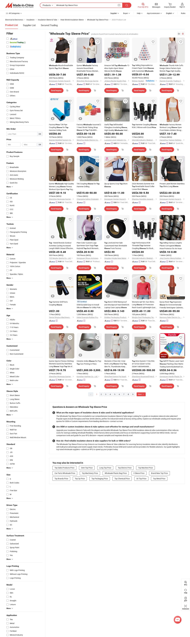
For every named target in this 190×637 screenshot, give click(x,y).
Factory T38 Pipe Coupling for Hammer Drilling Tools (58, 127)
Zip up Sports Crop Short (115, 185)
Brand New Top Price (159, 473)
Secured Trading (49, 25)
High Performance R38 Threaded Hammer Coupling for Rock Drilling (142, 246)
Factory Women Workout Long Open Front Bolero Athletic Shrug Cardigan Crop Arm (172, 127)
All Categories (14, 13)
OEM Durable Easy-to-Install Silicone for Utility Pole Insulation (88, 306)
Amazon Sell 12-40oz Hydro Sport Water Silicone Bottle (117, 68)
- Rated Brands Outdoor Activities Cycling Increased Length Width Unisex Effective (61, 246)
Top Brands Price (61, 478)
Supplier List (29, 25)
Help (138, 13)
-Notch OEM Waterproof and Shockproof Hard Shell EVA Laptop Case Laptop (116, 305)
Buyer (125, 13)
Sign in (182, 7)
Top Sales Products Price (64, 467)
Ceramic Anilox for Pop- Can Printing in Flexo (89, 362)
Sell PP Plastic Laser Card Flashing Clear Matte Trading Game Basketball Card (172, 364)
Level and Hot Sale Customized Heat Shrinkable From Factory (115, 246)
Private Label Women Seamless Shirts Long (172, 185)
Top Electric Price (124, 467)
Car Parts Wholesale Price (65, 473)
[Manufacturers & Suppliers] (19, 5)
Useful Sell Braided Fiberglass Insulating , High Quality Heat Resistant (115, 127)
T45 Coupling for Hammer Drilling (88, 185)
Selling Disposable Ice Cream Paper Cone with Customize (143, 68)
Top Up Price (80, 478)
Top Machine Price (145, 467)
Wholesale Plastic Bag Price (116, 473)
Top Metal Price (159, 478)
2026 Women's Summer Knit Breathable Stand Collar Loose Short (143, 186)
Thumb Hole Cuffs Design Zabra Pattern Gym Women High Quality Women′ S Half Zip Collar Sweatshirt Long (171, 68)
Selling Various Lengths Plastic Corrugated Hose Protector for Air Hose (171, 246)
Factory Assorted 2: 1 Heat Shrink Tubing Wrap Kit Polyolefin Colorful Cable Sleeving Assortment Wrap (89, 127)
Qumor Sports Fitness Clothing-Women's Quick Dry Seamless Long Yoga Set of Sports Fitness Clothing (61, 364)
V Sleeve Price (138, 473)
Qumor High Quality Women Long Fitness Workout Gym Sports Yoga (61, 186)
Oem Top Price (87, 467)
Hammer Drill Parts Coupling (58, 303)
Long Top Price (105, 467)
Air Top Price (141, 478)
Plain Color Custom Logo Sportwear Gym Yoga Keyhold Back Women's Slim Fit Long (87, 246)
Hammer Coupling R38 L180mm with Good (144, 126)
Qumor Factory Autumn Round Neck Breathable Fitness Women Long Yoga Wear (88, 68)
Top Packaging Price (100, 478)
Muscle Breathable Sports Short (61, 66)
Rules (183, 13)
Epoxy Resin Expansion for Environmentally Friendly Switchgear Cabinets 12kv (171, 305)
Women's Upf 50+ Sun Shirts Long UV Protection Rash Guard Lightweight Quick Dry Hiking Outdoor (144, 305)
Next (140, 394)
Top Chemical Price (122, 478)
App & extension (153, 13)
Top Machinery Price (90, 473)
